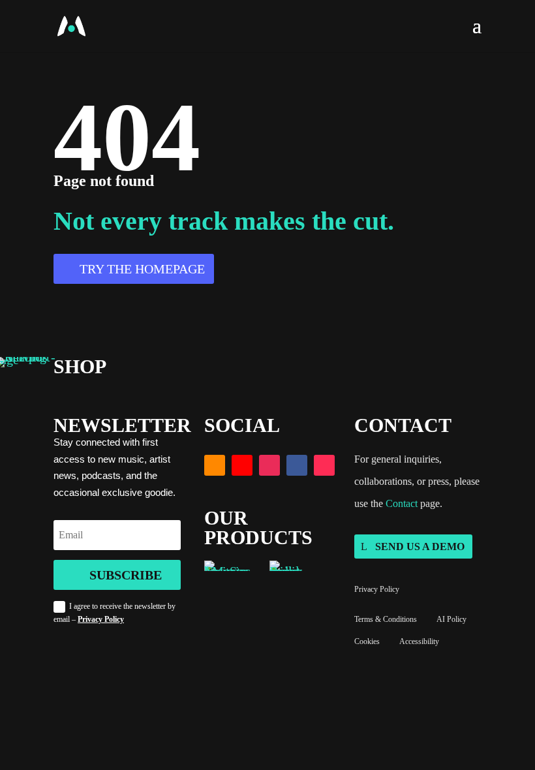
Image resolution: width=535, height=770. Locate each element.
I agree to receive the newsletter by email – (115, 613)
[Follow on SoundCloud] (214, 465)
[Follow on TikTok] (324, 465)
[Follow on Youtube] (242, 465)
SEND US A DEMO (420, 546)
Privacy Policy (101, 619)
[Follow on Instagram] (269, 465)
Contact (402, 503)
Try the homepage (142, 269)
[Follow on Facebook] (296, 465)
